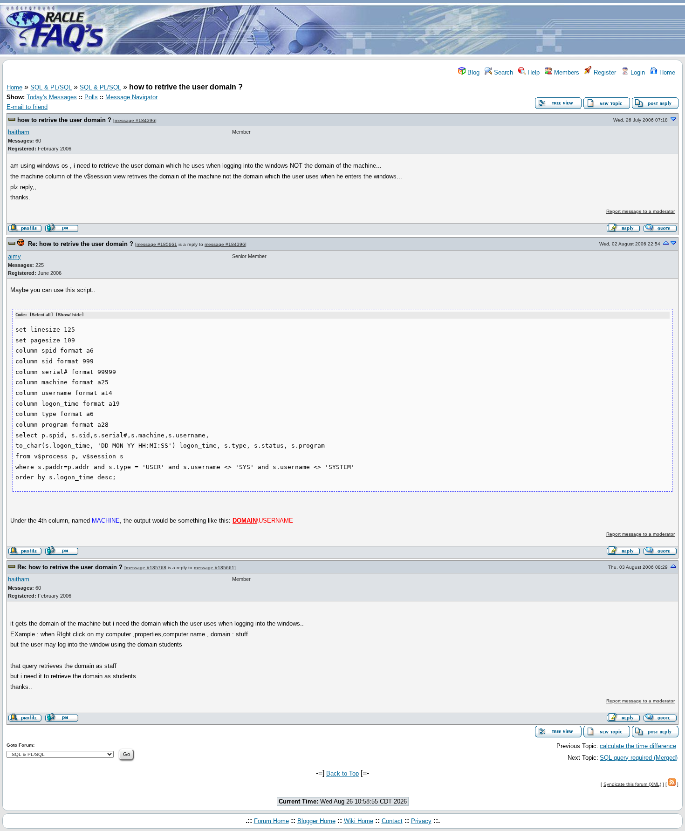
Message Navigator (131, 97)
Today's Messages (52, 97)
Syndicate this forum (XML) (632, 784)
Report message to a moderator (640, 211)
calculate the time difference (638, 745)
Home (666, 72)
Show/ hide (70, 315)
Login (637, 72)
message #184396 (135, 120)
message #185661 (157, 244)
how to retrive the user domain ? (64, 119)
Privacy (421, 820)
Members (565, 72)
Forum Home (271, 820)
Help (533, 72)
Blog (473, 72)
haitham (18, 132)
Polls (91, 97)
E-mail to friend (27, 106)
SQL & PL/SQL (51, 87)
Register (604, 72)
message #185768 (146, 567)
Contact (392, 820)
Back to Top (342, 773)
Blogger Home (316, 820)
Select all (41, 315)
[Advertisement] (397, 29)
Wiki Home (358, 820)
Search (502, 72)
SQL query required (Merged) (639, 757)
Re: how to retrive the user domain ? (80, 243)
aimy (14, 256)
